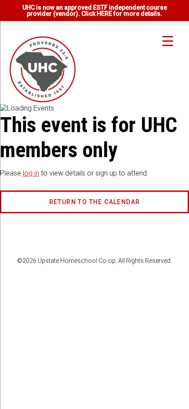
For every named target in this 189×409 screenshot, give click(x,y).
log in (31, 173)
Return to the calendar (94, 201)
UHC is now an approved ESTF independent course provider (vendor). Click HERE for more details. (94, 10)
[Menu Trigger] (168, 41)
